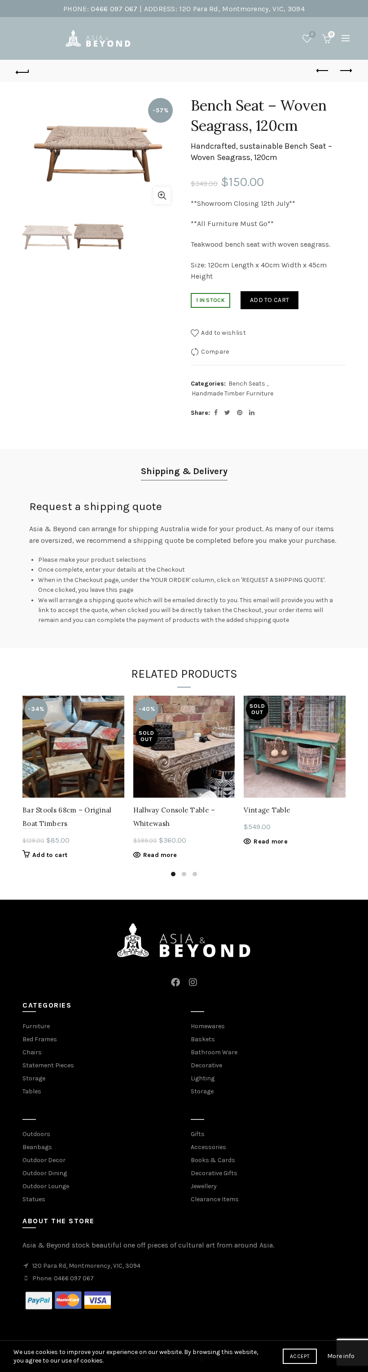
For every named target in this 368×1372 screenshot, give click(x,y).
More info (341, 1356)
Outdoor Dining (44, 1173)
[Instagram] (193, 977)
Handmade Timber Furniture (232, 393)
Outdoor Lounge (45, 1186)
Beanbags (37, 1147)
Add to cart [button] (49, 855)
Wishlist (312, 34)
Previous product (323, 71)
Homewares (208, 1026)
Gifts (198, 1134)
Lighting (203, 1078)
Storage (33, 1078)
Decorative (206, 1065)
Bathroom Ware (214, 1052)
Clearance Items (215, 1199)
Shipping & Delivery (184, 471)
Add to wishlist (223, 333)
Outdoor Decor (44, 1160)
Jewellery (204, 1186)
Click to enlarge (162, 195)
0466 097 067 (114, 8)
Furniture (36, 1026)
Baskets (203, 1039)
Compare (215, 351)
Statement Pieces (48, 1065)
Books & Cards (213, 1160)
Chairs (32, 1052)
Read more (160, 855)
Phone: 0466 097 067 (63, 1278)
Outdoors (36, 1134)
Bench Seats (246, 383)
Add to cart (269, 300)
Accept (300, 1356)
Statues (33, 1199)
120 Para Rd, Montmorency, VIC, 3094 (242, 8)
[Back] (23, 71)
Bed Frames (39, 1039)
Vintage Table (267, 810)
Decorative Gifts (214, 1173)
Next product (345, 71)
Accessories (208, 1147)
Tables (31, 1091)
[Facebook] (175, 977)
